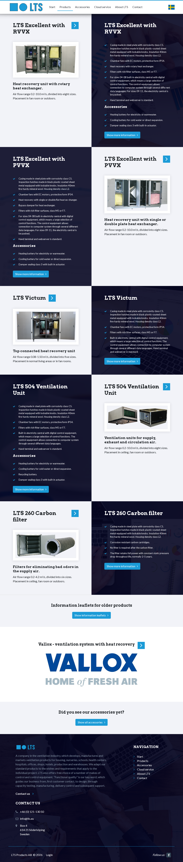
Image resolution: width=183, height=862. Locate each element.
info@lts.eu (27, 818)
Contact (137, 7)
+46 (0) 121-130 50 (32, 811)
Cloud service (102, 7)
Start (52, 7)
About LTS (121, 7)
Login (49, 854)
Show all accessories (91, 722)
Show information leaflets (91, 615)
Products (65, 7)
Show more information (122, 135)
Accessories (82, 7)
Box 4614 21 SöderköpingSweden (32, 830)
